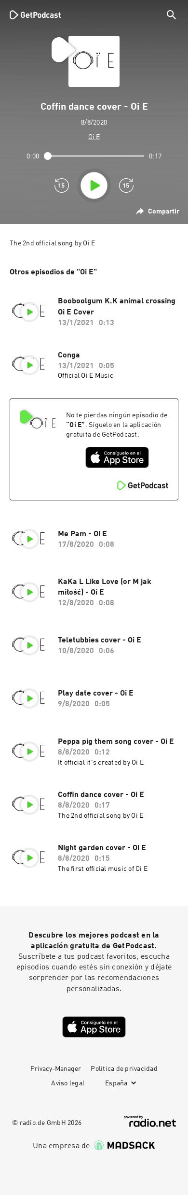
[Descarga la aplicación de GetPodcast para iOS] (117, 457)
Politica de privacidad (124, 1069)
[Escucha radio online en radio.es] (150, 1121)
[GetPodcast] (35, 14)
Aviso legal (67, 1083)
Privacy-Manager (55, 1069)
